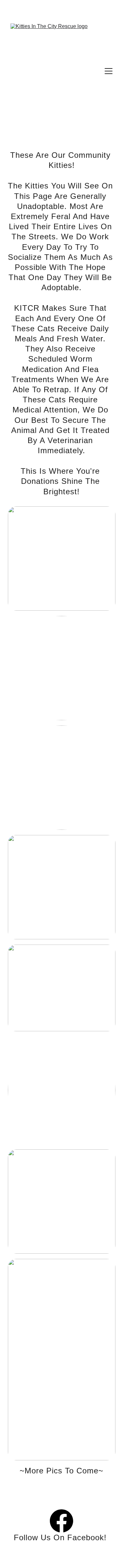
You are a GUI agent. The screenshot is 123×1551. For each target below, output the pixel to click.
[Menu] (109, 71)
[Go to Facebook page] (61, 1520)
